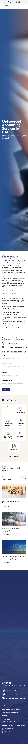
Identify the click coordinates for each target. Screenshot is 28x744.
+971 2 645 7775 (10, 2)
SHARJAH (23, 686)
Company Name (7, 381)
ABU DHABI (13, 686)
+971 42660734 (12, 343)
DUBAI (4, 686)
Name (4, 355)
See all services (14, 457)
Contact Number (7, 364)
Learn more (6, 506)
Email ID (4, 372)
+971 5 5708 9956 (20, 2)
